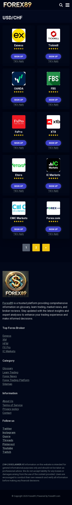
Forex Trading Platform (16, 380)
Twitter (7, 428)
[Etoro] (18, 170)
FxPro (18, 131)
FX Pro (7, 347)
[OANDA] (18, 84)
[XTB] (53, 127)
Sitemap (7, 384)
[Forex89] (17, 4)
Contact (7, 413)
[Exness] (18, 41)
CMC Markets (18, 218)
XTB (53, 131)
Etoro (18, 175)
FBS (53, 88)
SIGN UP (18, 56)
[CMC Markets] (18, 214)
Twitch (7, 452)
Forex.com (53, 218)
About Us (8, 401)
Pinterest (9, 444)
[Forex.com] (53, 214)
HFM (5, 343)
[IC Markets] (53, 170)
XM (5, 339)
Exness (18, 45)
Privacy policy (11, 409)
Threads (8, 440)
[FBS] (53, 84)
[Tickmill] (53, 41)
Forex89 (8, 303)
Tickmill (53, 45)
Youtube (8, 448)
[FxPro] (18, 127)
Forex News (10, 376)
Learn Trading (10, 372)
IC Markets (53, 175)
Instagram (9, 432)
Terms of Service (13, 405)
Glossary (8, 368)
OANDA (18, 88)
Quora (6, 436)
